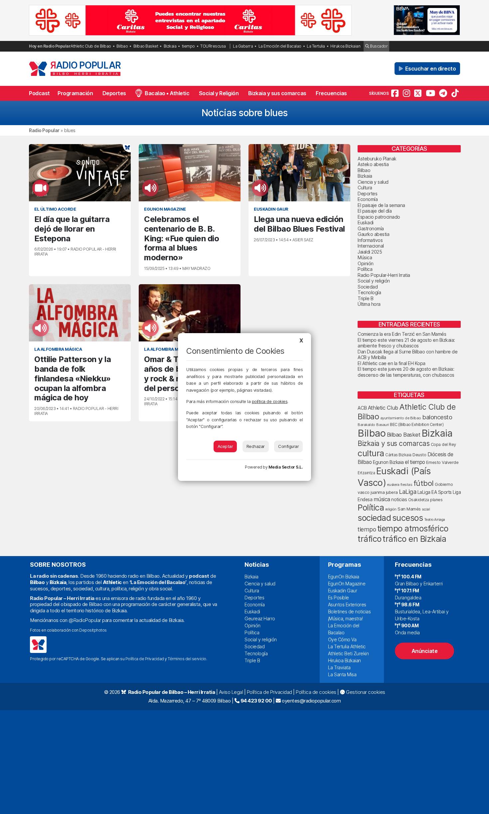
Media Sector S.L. (285, 467)
